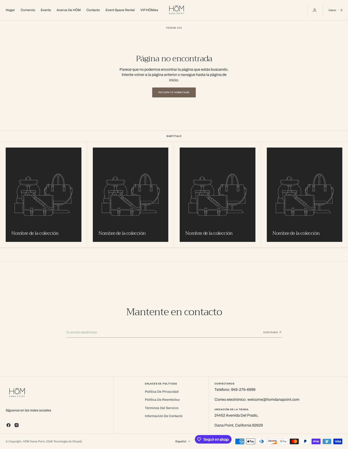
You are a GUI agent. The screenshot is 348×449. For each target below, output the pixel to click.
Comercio (28, 10)
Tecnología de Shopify (68, 441)
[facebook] (8, 425)
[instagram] (16, 425)
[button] (315, 10)
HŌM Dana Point (34, 441)
